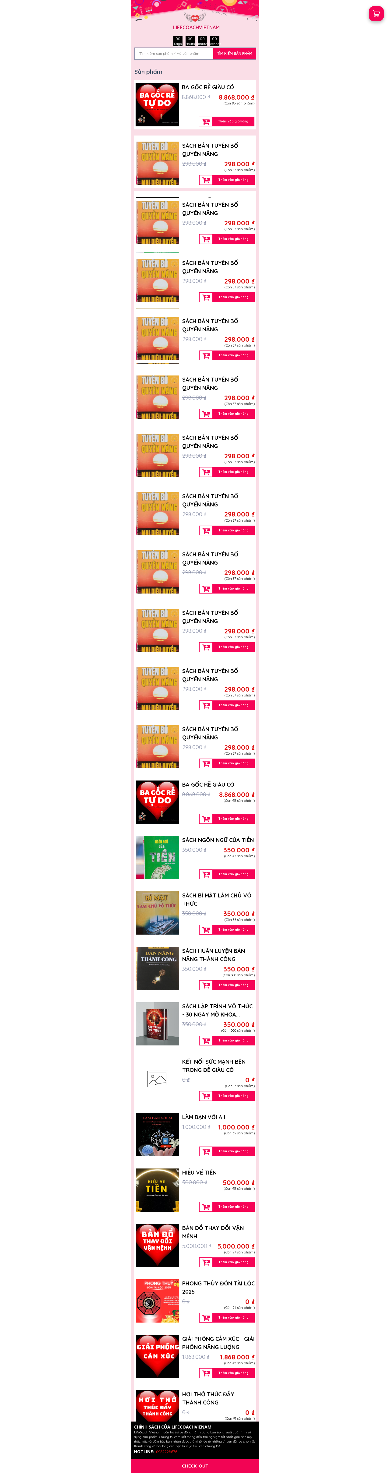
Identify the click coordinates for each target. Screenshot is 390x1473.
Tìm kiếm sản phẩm (234, 53)
